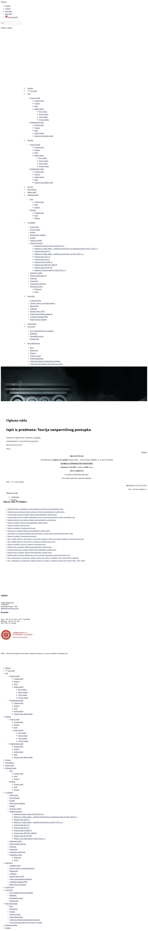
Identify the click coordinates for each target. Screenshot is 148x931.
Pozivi (36, 292)
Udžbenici (33, 309)
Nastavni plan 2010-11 (42, 259)
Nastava (37, 103)
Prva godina (43, 112)
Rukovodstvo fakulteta (38, 235)
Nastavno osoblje (36, 240)
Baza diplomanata (34, 343)
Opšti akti (33, 278)
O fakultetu (31, 223)
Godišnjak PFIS (35, 301)
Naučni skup (34, 227)
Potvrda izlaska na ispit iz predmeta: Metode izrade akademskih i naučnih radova (32, 514)
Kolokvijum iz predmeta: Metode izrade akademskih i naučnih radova (28, 531)
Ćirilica (3, 28)
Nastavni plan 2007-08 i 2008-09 (45, 265)
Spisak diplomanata (36, 358)
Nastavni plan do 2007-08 (43, 267)
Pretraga (33, 353)
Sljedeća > (14, 500)
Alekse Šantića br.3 (7, 602)
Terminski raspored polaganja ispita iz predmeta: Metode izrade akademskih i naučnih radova (35, 512)
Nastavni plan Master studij (43, 136)
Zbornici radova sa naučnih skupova (42, 303)
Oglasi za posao (35, 356)
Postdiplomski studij (37, 122)
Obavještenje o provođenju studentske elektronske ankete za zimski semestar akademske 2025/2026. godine (40, 533)
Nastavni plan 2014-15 (42, 251)
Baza (32, 348)
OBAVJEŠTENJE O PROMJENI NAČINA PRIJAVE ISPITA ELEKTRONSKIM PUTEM (35, 509)
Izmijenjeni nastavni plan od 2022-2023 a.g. (49, 246)
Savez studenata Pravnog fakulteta (42, 331)
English (7, 6)
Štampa (9, 493)
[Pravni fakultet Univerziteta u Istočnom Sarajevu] (74, 54)
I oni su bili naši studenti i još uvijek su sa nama (46, 364)
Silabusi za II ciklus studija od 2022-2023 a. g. (50, 270)
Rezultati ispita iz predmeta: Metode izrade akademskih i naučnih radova (29, 547)
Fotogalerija (34, 281)
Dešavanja (38, 289)
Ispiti (36, 106)
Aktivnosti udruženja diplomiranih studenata (45, 361)
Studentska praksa (36, 286)
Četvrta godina (44, 120)
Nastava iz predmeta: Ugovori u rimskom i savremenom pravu (26, 544)
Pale (29, 94)
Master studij (32, 192)
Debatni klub (34, 339)
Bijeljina (30, 140)
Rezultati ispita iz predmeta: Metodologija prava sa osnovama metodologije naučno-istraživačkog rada (38, 555)
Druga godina (43, 114)
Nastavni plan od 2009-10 (43, 262)
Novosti (30, 187)
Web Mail (8, 14)
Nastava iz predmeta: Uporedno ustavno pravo (21, 528)
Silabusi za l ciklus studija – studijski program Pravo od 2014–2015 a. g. (59, 254)
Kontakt (30, 371)
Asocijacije (31, 327)
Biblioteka (33, 334)
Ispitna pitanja (39, 109)
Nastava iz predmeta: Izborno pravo (18, 525)
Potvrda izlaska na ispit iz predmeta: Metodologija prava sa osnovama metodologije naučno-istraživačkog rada (41, 517)
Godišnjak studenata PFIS (39, 317)
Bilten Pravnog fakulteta (38, 319)
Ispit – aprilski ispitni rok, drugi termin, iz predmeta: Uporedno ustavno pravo (31, 542)
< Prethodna (15, 497)
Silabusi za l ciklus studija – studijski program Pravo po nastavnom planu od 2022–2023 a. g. (66, 249)
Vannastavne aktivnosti (38, 284)
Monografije (34, 306)
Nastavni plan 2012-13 (42, 257)
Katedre (33, 238)
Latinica (9, 28)
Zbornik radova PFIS (37, 311)
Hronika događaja (34, 368)
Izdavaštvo (31, 296)
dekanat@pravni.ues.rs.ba (10, 608)
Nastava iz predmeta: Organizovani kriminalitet (21, 536)
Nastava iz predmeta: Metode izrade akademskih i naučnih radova (27, 523)
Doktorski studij (33, 195)
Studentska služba (36, 273)
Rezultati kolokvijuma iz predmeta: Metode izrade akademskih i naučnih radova (31, 520)
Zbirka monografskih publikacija (41, 314)
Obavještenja (32, 190)
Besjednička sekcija (37, 336)
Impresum (8, 11)
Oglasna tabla (39, 101)
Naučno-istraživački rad (38, 276)
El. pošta (15, 493)
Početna (30, 88)
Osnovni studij (35, 98)
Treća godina (43, 117)
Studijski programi (36, 243)
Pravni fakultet (35, 230)
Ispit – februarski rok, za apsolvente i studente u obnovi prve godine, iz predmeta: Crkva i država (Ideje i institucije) (43, 558)
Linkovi (8, 9)
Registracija (34, 350)
